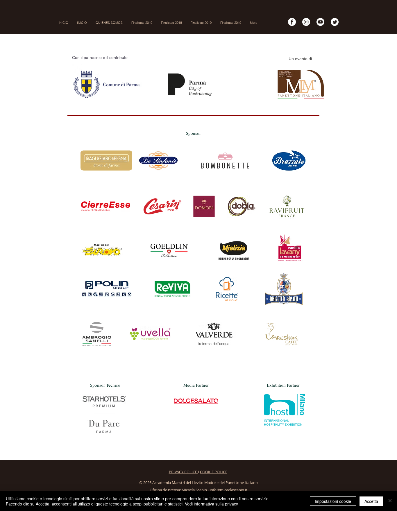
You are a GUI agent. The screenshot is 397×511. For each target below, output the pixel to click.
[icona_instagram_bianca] (306, 22)
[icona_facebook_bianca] (292, 22)
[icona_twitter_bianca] (335, 22)
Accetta (371, 501)
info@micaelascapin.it (228, 489)
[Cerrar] (390, 501)
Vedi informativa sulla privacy (211, 504)
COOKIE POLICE (213, 471)
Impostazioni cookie (333, 501)
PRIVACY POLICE (183, 471)
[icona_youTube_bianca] (320, 22)
